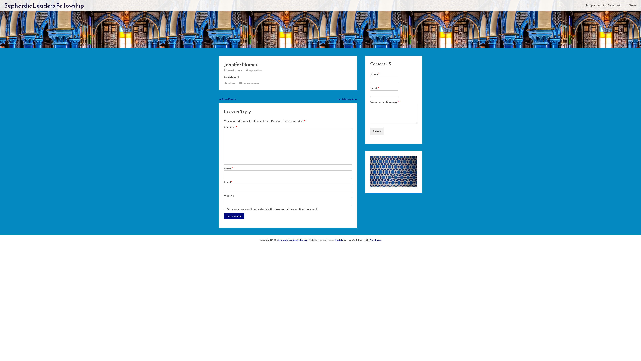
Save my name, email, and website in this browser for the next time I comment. (272, 209)
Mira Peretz (227, 99)
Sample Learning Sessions (602, 5)
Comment (230, 127)
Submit (377, 131)
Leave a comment (251, 83)
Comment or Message (384, 102)
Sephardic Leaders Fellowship (44, 5)
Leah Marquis (347, 99)
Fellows (231, 83)
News (633, 5)
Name (228, 168)
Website (229, 196)
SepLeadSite (255, 70)
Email (228, 182)
